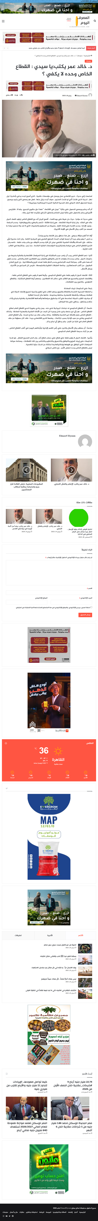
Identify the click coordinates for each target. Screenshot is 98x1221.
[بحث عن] (95, 22)
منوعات (79, 55)
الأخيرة (50, 935)
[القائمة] (3, 22)
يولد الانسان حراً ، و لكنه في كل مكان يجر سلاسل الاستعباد (54, 967)
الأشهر (80, 935)
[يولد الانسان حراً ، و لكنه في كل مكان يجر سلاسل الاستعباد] (85, 971)
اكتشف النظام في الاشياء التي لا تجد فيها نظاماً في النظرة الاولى (51, 990)
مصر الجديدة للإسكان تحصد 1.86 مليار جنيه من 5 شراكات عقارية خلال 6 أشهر (58, 48)
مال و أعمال (14, 1212)
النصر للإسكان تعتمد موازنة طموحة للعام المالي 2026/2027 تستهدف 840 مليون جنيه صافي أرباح (27, 1127)
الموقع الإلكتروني (41, 598)
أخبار (76, 1212)
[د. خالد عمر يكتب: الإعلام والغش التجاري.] (49, 516)
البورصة (48, 1212)
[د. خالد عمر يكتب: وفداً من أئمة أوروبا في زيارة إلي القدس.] (19, 516)
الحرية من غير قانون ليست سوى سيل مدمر (60, 945)
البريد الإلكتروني (85, 598)
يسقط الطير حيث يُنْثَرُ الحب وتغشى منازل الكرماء (58, 956)
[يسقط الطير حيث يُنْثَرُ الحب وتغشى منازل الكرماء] (85, 960)
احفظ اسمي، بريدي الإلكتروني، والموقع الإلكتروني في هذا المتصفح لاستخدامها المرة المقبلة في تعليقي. (53, 607)
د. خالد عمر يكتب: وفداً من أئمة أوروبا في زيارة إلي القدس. (20, 527)
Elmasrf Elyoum (82, 95)
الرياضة (41, 1212)
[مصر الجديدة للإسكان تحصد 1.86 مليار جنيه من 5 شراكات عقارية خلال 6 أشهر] (71, 1108)
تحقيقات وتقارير (32, 1212)
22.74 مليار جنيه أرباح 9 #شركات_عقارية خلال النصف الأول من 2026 (73, 1085)
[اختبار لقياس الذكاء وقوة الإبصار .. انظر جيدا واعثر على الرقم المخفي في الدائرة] (79, 518)
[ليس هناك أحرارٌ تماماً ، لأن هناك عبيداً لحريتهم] (85, 982)
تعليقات (18, 935)
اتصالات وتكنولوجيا (59, 1212)
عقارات (21, 1212)
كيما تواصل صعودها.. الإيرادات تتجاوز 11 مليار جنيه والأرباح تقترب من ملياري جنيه (27, 1085)
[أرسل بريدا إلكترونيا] (75, 95)
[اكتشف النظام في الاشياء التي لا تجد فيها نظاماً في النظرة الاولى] (85, 994)
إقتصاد (70, 1212)
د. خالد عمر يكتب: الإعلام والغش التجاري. (50, 527)
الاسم (89, 588)
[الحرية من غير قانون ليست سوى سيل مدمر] (85, 948)
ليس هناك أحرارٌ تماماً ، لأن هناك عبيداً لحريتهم (58, 979)
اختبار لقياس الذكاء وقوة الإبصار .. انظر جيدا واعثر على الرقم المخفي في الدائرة (79, 532)
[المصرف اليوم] (78, 21)
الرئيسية (87, 55)
